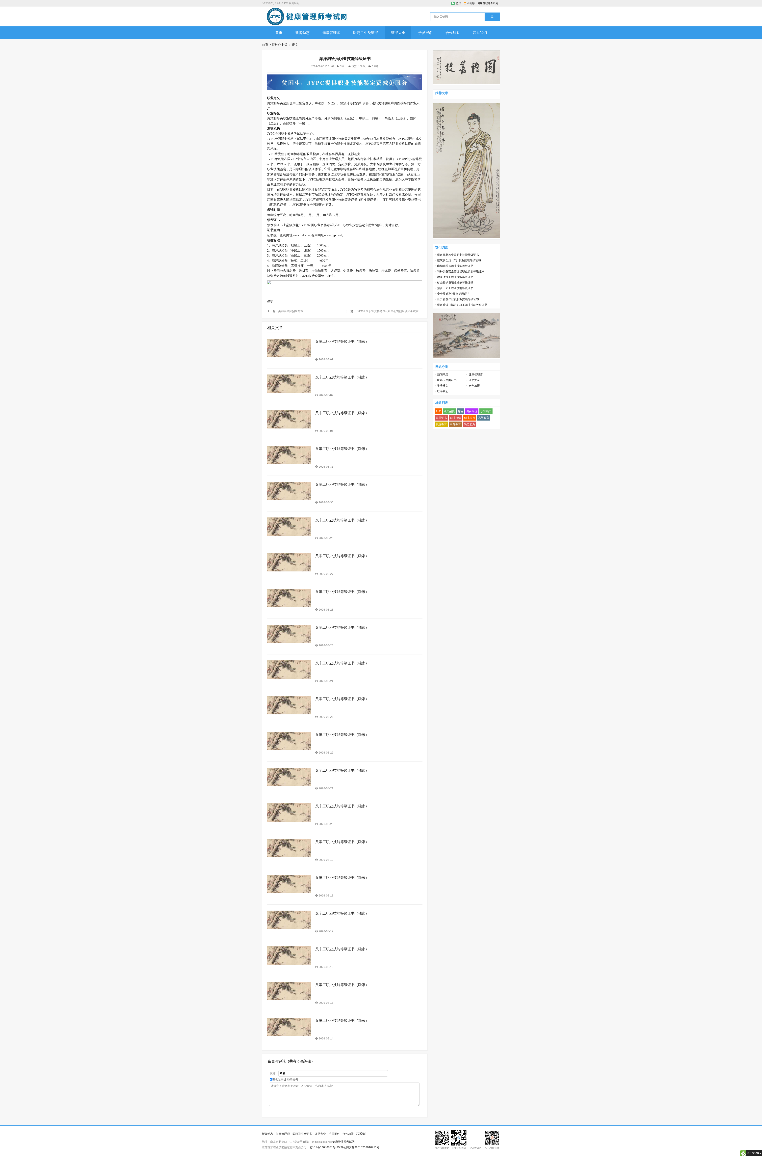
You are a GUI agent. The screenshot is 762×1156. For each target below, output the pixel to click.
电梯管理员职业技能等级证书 (455, 265)
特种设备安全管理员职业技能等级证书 (460, 271)
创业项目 (469, 417)
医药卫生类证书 (365, 33)
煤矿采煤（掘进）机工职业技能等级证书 (462, 304)
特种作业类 (280, 44)
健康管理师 (331, 33)
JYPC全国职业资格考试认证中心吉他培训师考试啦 (387, 311)
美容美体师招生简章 (290, 311)
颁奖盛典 (449, 411)
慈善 (460, 411)
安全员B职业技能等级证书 (453, 293)
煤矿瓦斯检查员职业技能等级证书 (458, 254)
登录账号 (292, 1079)
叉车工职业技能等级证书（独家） (342, 342)
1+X (438, 411)
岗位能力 (469, 424)
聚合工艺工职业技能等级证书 (455, 288)
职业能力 (486, 411)
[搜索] (492, 17)
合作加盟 (452, 33)
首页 (278, 33)
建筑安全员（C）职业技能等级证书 (459, 260)
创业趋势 (455, 417)
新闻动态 (302, 33)
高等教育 (483, 417)
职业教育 (441, 424)
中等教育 (455, 424)
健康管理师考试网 (487, 3)
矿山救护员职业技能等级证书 (455, 282)
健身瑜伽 (471, 411)
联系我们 (480, 33)
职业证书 (441, 417)
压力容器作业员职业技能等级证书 (458, 299)
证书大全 (398, 33)
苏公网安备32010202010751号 (360, 1147)
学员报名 (425, 33)
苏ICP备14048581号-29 (325, 1147)
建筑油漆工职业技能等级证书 (455, 277)
